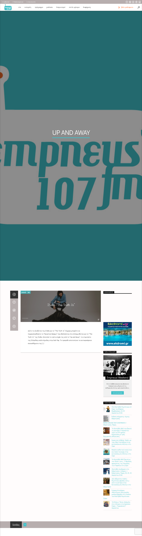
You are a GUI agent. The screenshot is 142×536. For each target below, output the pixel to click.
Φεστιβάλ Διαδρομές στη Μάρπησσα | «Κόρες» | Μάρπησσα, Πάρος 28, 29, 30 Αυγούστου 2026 (122, 492)
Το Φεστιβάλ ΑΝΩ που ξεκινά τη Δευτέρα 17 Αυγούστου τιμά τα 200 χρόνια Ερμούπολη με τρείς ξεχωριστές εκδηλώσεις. (117, 452)
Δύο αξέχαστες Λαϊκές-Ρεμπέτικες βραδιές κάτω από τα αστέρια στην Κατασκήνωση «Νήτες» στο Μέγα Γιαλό (117, 503)
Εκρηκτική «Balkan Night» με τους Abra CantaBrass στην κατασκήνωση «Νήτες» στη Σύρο (121, 463)
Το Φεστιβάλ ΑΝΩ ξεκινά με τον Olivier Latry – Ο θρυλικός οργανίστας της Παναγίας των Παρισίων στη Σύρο (122, 482)
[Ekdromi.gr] (117, 354)
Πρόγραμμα (39, 7)
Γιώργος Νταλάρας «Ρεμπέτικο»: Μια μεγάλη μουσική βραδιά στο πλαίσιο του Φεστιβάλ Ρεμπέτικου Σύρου (117, 514)
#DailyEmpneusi (18, 2)
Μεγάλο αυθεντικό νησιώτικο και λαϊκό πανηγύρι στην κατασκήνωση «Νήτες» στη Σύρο (122, 473)
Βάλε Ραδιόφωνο (127, 7)
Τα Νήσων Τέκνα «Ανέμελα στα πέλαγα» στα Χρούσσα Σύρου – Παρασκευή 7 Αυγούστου (121, 525)
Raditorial (6, 2)
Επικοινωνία (31, 2)
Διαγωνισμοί (60, 7)
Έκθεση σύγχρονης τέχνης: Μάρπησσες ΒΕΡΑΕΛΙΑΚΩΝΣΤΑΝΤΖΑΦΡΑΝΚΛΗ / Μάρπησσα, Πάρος (116, 441)
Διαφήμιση (87, 7)
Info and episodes (117, 413)
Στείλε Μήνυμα (74, 7)
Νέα (19, 7)
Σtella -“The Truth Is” (61, 325)
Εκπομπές (27, 7)
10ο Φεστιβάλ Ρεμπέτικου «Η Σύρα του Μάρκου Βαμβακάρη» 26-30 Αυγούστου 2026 (122, 430)
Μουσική (23, 312)
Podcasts (50, 7)
